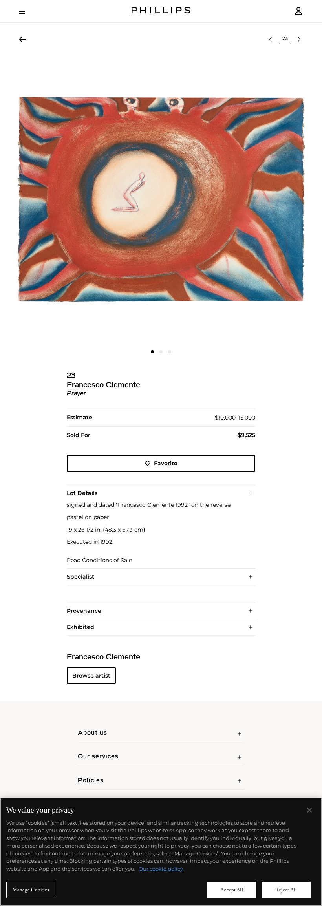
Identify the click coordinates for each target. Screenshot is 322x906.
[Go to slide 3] (170, 352)
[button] (161, 199)
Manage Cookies (31, 890)
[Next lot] (299, 39)
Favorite (165, 463)
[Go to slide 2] (161, 352)
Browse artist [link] (91, 675)
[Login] (298, 11)
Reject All (286, 890)
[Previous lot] (270, 39)
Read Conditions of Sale (99, 560)
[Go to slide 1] (152, 352)
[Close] (309, 810)
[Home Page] (161, 11)
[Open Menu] (27, 11)
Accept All (231, 890)
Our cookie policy (161, 869)
